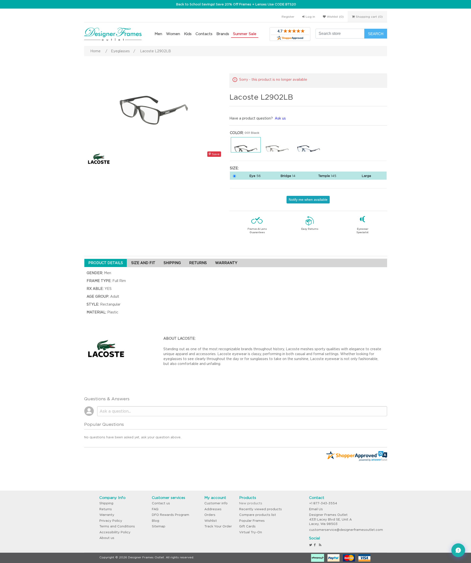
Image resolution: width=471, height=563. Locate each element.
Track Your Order (218, 526)
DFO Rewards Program (170, 515)
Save (215, 154)
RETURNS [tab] (198, 263)
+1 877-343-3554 (323, 503)
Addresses (213, 509)
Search (375, 34)
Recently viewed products (260, 509)
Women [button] (173, 34)
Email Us (316, 509)
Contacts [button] (204, 34)
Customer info (216, 503)
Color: (237, 133)
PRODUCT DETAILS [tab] (105, 263)
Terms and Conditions (117, 526)
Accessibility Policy (115, 532)
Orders (209, 515)
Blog (155, 521)
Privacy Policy (110, 521)
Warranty (106, 515)
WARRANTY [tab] (226, 263)
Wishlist (210, 521)
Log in (310, 16)
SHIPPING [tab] (172, 263)
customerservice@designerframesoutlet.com (346, 530)
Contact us (161, 503)
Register (288, 16)
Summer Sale (244, 34)
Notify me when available (308, 199)
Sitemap (158, 526)
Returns (105, 509)
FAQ (155, 509)
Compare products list (257, 515)
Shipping (106, 503)
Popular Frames (252, 521)
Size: (234, 168)
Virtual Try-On (250, 532)
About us (106, 538)
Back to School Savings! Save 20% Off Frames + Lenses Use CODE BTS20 (236, 4)
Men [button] (158, 34)
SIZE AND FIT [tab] (143, 263)
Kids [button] (188, 34)
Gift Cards (247, 526)
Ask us (280, 118)
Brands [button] (222, 34)
